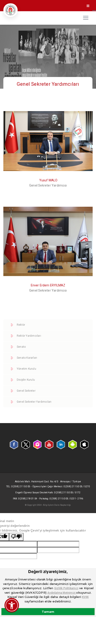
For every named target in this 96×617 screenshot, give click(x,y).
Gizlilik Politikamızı (66, 588)
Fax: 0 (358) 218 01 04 (25, 498)
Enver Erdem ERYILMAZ (48, 285)
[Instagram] (37, 444)
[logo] (10, 10)
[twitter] (25, 444)
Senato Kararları (27, 357)
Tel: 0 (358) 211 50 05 (18, 486)
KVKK (85, 597)
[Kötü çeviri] (16, 537)
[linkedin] (61, 444)
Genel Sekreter (26, 390)
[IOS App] (84, 444)
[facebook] (14, 444)
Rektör (21, 324)
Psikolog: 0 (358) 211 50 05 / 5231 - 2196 (61, 498)
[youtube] (49, 444)
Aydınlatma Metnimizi (61, 592)
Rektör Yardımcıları (29, 335)
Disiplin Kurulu (26, 379)
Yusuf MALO (48, 180)
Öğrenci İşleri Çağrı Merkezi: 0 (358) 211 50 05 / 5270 (61, 486)
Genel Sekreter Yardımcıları (34, 401)
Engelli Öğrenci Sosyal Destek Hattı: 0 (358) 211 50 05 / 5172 (47, 492)
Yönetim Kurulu (26, 368)
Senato (21, 346)
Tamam (48, 611)
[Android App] (72, 444)
